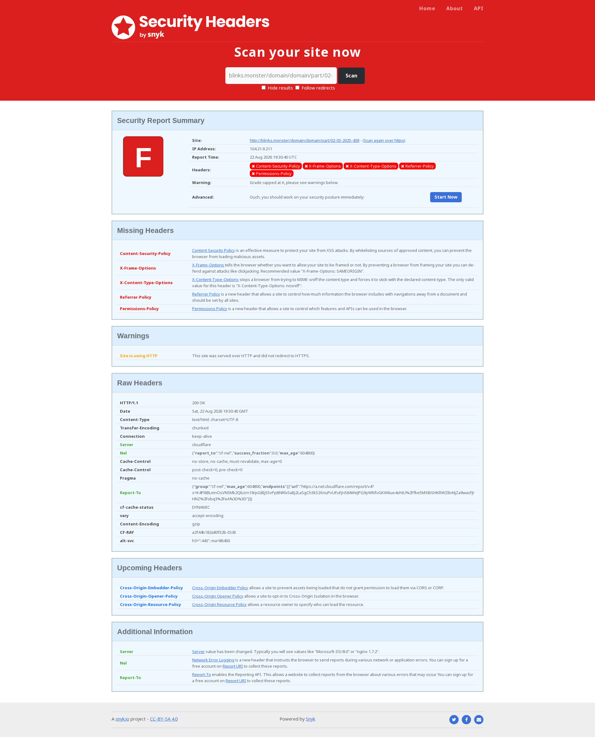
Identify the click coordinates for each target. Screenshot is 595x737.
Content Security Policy (213, 250)
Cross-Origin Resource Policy (219, 604)
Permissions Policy (209, 308)
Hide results (280, 88)
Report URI (233, 666)
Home (427, 8)
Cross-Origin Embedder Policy (220, 587)
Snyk (310, 719)
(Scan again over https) (384, 140)
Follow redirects (318, 88)
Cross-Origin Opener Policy (217, 596)
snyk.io (122, 719)
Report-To (201, 674)
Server (198, 651)
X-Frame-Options (208, 265)
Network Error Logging (213, 660)
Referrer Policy (206, 294)
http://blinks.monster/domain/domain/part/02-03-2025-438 (304, 140)
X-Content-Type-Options (215, 279)
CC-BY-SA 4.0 (164, 719)
